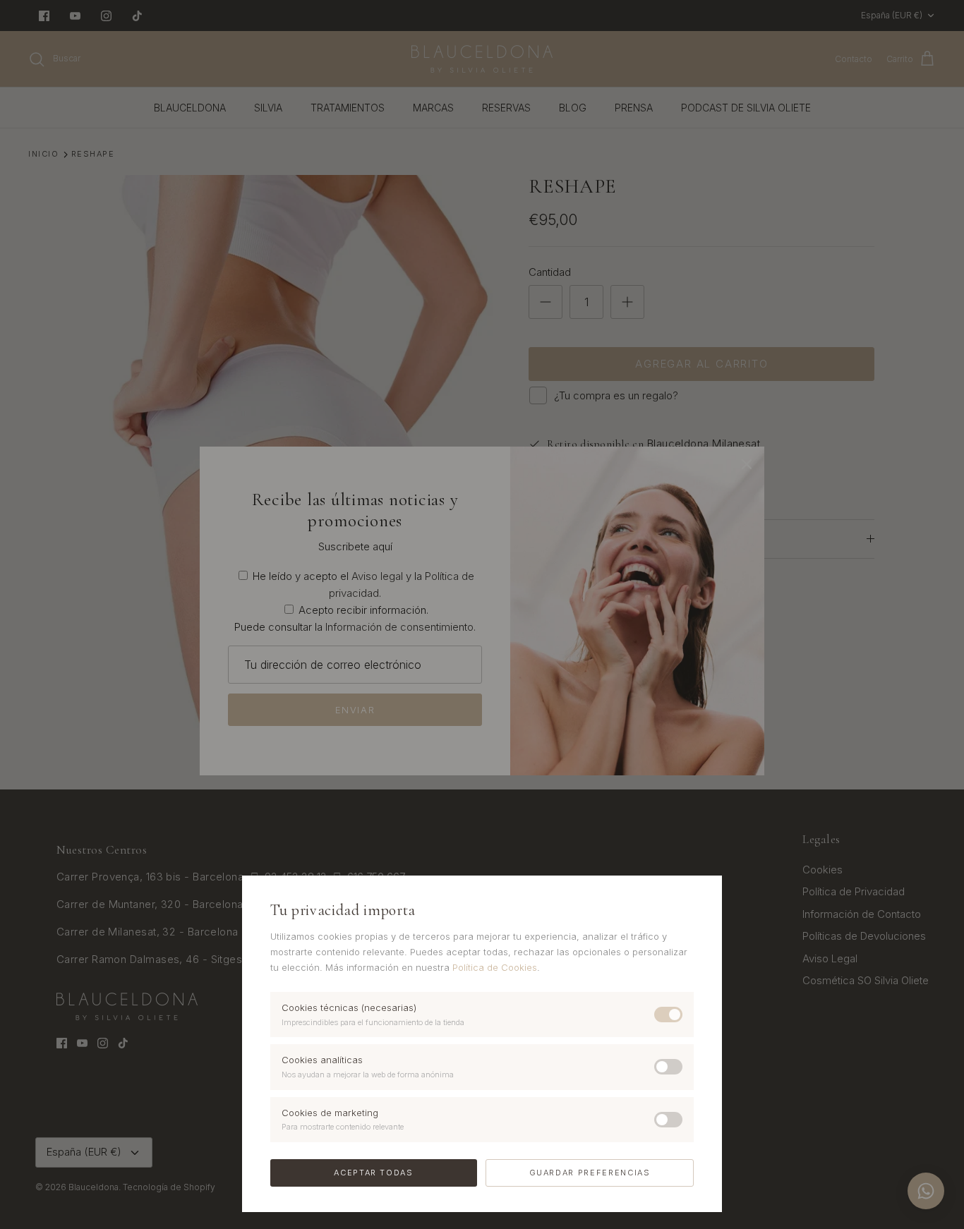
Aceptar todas (373, 1172)
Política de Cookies (494, 967)
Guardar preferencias (590, 1172)
